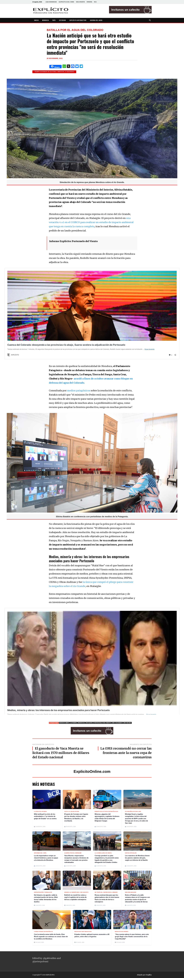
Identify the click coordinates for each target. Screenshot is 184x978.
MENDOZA (45, 20)
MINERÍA (89, 2)
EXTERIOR (62, 20)
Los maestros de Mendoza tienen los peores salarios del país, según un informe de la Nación (137, 858)
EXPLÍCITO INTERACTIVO (77, 20)
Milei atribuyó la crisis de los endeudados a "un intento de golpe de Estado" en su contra (45, 816)
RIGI (95, 2)
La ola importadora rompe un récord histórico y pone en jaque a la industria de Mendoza (46, 858)
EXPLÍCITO (50, 975)
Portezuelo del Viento (102, 723)
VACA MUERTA (80, 2)
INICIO (36, 20)
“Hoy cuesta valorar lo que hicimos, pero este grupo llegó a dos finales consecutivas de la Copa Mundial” (132, 936)
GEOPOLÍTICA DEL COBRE (66, 2)
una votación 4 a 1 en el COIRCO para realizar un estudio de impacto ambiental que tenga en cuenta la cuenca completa (91, 222)
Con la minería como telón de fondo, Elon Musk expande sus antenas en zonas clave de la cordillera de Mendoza (51, 936)
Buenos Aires (64, 723)
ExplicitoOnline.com (92, 771)
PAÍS (53, 20)
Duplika (149, 975)
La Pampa (73, 723)
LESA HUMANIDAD (51, 2)
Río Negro (127, 723)
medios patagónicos (78, 390)
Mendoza (81, 723)
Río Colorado (117, 723)
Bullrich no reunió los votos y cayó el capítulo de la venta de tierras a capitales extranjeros (75, 897)
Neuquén (89, 723)
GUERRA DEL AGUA (96, 20)
